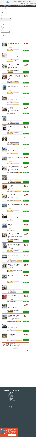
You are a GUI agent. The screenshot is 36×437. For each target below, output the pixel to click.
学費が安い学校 (7, 5)
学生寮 (2, 28)
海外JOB (2, 427)
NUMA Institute (11, 137)
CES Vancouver (11, 108)
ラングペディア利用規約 (11, 400)
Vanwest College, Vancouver (13, 44)
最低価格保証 (10, 393)
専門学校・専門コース (8, 6)
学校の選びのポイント (11, 395)
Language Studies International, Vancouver (15, 167)
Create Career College (12, 215)
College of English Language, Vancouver (15, 204)
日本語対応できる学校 (21, 5)
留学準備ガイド (20, 1)
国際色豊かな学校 (11, 5)
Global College (10, 126)
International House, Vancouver (14, 117)
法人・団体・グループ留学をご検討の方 (31, 3)
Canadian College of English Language (15, 158)
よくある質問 (10, 399)
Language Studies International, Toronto (15, 148)
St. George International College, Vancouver (15, 234)
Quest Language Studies (12, 305)
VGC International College (13, 255)
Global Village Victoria (12, 295)
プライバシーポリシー (11, 401)
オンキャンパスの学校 (31, 5)
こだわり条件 (8, 8)
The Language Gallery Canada (14, 265)
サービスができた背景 (11, 397)
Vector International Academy (13, 316)
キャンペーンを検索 (2, 5)
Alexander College (11, 276)
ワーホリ (2, 12)
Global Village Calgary (12, 286)
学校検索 (30, 1)
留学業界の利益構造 (10, 398)
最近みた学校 (23, 3)
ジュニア (2, 15)
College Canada (11, 325)
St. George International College (14, 65)
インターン (2, 13)
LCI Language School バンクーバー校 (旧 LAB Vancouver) (15, 86)
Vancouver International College (14, 245)
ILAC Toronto (10, 225)
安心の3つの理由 (10, 396)
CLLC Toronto (10, 176)
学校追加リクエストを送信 (15, 344)
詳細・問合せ (25, 50)
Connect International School (13, 335)
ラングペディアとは (14, 1)
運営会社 (9, 415)
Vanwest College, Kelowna (13, 54)
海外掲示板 (2, 426)
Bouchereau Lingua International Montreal (15, 97)
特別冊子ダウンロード (11, 408)
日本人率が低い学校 (16, 5)
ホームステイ (2, 27)
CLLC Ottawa (10, 186)
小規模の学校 (26, 5)
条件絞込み (2, 8)
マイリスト (34, 1)
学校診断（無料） (10, 407)
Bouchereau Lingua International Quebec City (15, 76)
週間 (2, 24)
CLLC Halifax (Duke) (12, 195)
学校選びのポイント (25, 1)
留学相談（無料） (10, 406)
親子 (1, 14)
